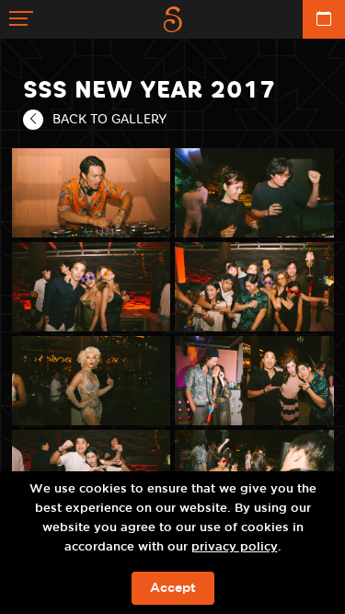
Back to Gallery (109, 118)
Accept (173, 588)
